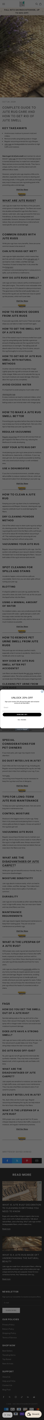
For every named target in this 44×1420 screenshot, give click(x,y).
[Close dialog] (42, 692)
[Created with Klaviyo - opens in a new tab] (22, 729)
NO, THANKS (22, 720)
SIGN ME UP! (22, 714)
